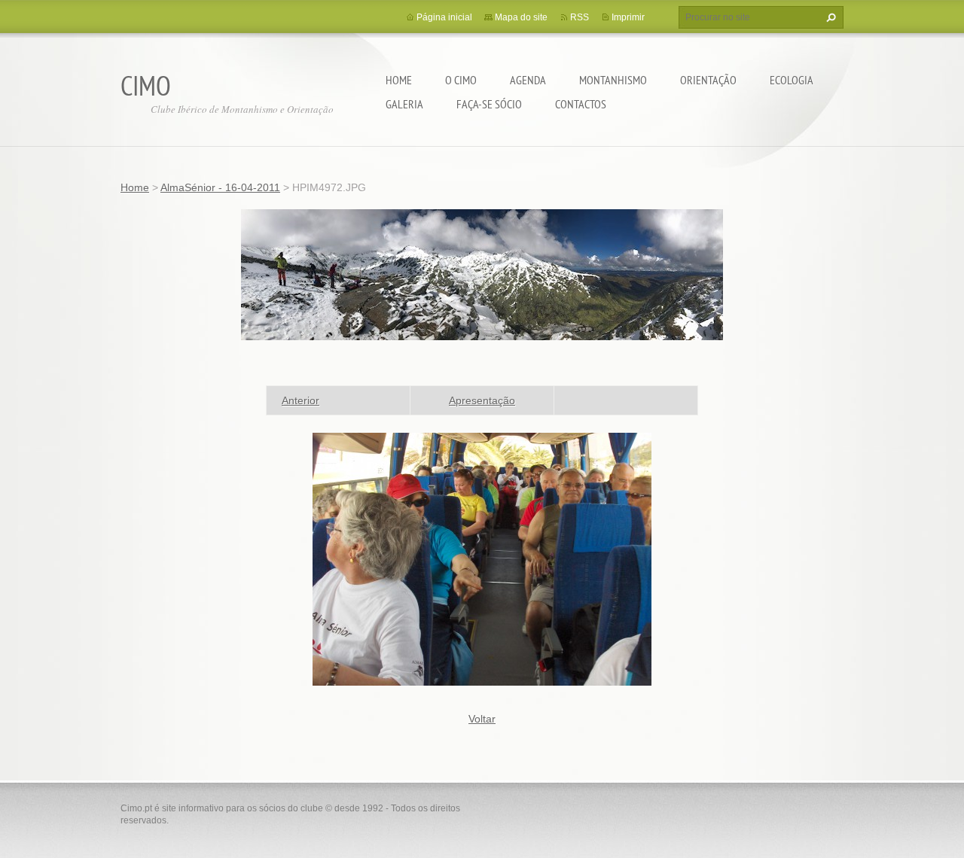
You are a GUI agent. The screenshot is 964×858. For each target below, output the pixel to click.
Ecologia (791, 79)
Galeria (404, 103)
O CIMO (461, 79)
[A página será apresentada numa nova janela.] (482, 558)
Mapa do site (521, 17)
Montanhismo (613, 79)
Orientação (708, 79)
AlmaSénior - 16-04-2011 (220, 187)
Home (399, 79)
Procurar (829, 17)
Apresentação (482, 400)
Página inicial (444, 17)
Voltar (482, 719)
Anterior (300, 400)
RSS (579, 17)
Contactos (580, 103)
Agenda (528, 79)
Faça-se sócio (489, 103)
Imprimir (628, 17)
